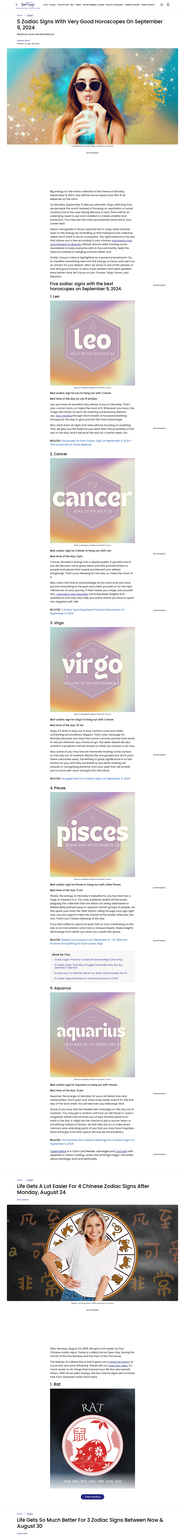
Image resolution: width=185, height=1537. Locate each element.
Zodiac (52, 5)
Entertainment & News (93, 5)
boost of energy (120, 1362)
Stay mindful (64, 415)
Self (72, 5)
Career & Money (132, 5)
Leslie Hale (22, 1533)
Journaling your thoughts (72, 594)
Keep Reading (92, 1496)
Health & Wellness (114, 5)
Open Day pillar (118, 1365)
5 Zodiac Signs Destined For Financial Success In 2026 (86, 978)
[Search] (161, 4)
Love (45, 5)
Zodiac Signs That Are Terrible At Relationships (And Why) (88, 959)
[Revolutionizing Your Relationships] (28, 4)
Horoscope (63, 5)
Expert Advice (148, 5)
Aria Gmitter (23, 1199)
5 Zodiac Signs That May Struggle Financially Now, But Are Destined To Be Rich (88, 966)
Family (78, 5)
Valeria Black (23, 40)
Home (19, 15)
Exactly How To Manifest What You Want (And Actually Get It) (90, 973)
